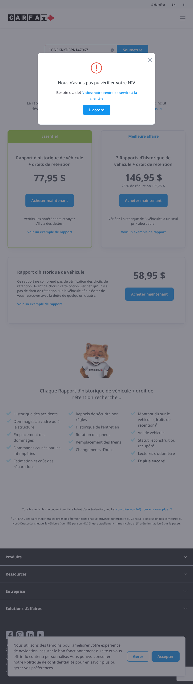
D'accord (97, 109)
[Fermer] (150, 59)
